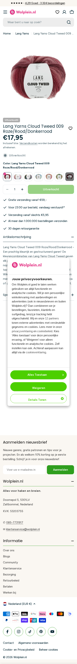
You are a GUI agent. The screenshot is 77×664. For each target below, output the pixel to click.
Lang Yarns (22, 33)
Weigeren (38, 388)
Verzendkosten (28, 143)
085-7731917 (14, 522)
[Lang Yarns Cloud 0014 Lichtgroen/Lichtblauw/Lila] (38, 176)
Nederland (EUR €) (20, 604)
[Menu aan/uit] (5, 12)
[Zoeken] (69, 22)
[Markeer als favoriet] (70, 128)
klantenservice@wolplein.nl (23, 529)
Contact (8, 643)
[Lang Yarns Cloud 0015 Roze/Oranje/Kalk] (48, 176)
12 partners (52, 318)
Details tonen (37, 400)
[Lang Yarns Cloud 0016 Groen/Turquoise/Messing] (59, 176)
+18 (69, 176)
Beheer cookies (48, 649)
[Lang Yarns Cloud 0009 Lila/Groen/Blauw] (17, 176)
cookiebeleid (44, 331)
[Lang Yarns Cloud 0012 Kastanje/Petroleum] (28, 176)
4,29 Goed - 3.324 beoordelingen (45, 3)
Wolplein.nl (20, 657)
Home (7, 33)
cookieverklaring (36, 352)
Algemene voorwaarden (33, 643)
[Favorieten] (57, 12)
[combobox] (38, 22)
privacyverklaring (22, 331)
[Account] (64, 12)
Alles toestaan (37, 375)
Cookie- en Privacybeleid (18, 649)
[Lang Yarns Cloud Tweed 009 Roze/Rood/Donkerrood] (7, 176)
